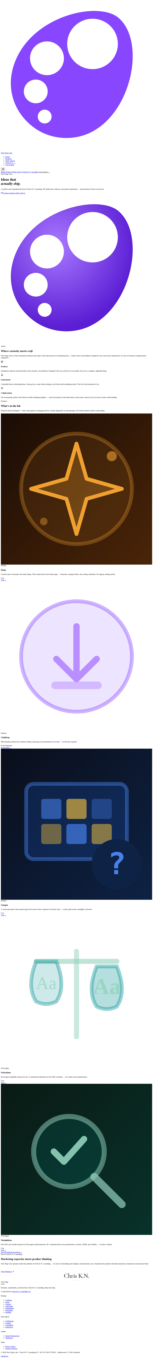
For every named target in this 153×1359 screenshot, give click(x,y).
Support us (9, 1327)
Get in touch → (44, 172)
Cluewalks (9, 1306)
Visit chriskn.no (6, 1272)
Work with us (10, 161)
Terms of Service (11, 1349)
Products (8, 159)
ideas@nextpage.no (12, 1336)
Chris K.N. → (10, 163)
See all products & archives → (11, 1252)
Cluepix (8, 1304)
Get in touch (9, 165)
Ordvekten (9, 1310)
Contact (8, 1323)
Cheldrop (8, 1300)
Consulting (9, 1325)
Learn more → (6, 748)
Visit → (3, 580)
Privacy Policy (10, 1347)
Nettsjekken (9, 1308)
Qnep (7, 1302)
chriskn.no (9, 1338)
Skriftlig (8, 1312)
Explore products (9, 193)
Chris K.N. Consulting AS (21, 1291)
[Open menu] (3, 169)
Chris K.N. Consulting (30, 172)
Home (7, 157)
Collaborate (9, 1321)
